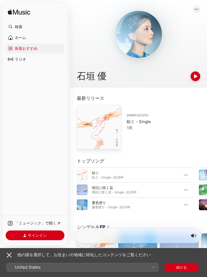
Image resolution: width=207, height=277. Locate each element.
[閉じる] (9, 255)
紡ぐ (95, 173)
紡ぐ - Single (139, 121)
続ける (181, 267)
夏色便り (99, 202)
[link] (93, 227)
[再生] (195, 76)
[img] (19, 12)
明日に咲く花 (102, 188)
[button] (35, 26)
